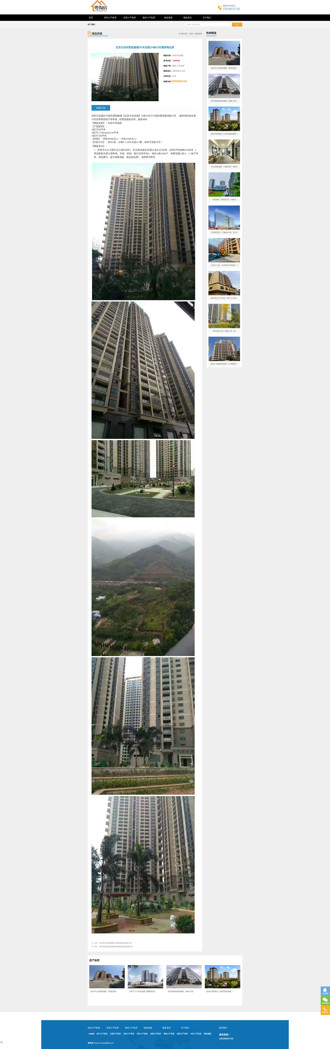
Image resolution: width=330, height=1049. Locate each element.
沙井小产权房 (142, 1034)
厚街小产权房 (169, 1034)
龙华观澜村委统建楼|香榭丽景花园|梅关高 (116, 947)
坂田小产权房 (182, 1034)
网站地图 (207, 1034)
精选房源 (168, 17)
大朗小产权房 (115, 1034)
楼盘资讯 (187, 17)
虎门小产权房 (102, 1034)
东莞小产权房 (129, 17)
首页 (91, 17)
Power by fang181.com (104, 1043)
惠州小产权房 (149, 17)
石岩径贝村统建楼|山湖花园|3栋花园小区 (115, 943)
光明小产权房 (155, 1034)
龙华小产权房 (128, 1034)
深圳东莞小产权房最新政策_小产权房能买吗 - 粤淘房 (102, 6)
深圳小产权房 (110, 17)
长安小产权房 (195, 1034)
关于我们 (207, 17)
